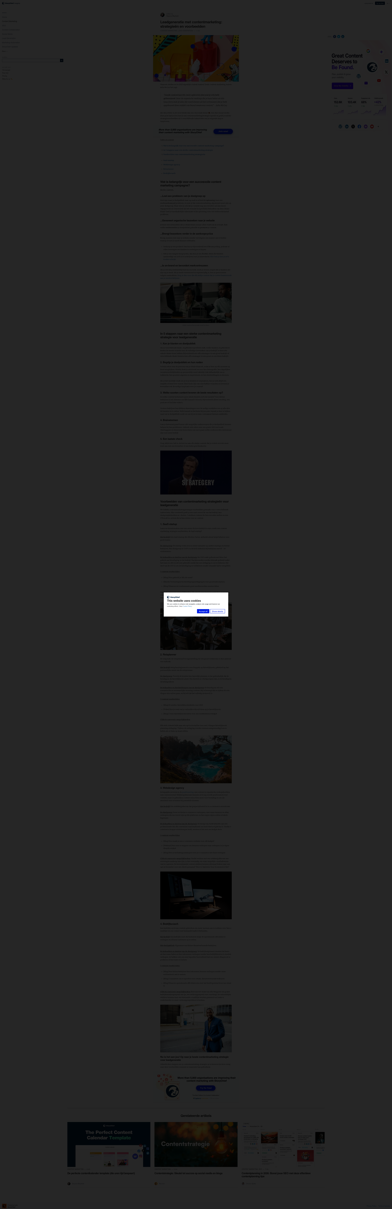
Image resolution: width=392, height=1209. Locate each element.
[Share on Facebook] (335, 36)
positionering (188, 792)
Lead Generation (9, 38)
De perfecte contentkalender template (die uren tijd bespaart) (101, 1173)
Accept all (203, 611)
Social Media (7, 34)
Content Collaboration (11, 29)
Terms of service (384, 1206)
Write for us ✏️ (7, 79)
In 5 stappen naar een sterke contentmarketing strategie (188, 150)
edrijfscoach (170, 173)
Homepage (6, 70)
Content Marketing (9, 21)
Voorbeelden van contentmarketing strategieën (184, 154)
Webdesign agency (171, 165)
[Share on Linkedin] (342, 36)
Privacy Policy (371, 1206)
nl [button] (388, 3)
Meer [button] (4, 51)
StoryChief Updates (10, 46)
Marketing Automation (11, 42)
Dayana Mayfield (172, 16)
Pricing (4, 76)
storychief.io (369, 3)
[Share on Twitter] (339, 36)
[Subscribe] (61, 60)
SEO (4, 25)
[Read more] (108, 1144)
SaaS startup (168, 160)
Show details (217, 611)
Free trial (5, 73)
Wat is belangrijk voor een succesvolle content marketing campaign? (193, 146)
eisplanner (168, 169)
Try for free (380, 3)
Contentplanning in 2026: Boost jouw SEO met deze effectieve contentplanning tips (276, 1174)
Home (4, 17)
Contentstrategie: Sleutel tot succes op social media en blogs (188, 1173)
